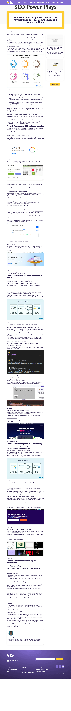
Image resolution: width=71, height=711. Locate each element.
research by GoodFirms (16, 42)
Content (19, 2)
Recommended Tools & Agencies (36, 2)
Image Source (9, 89)
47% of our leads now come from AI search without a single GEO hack (54, 48)
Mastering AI (54, 2)
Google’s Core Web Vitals (38, 211)
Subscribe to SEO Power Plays (13, 623)
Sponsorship (60, 2)
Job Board (48, 2)
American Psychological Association (20, 593)
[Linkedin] (57, 666)
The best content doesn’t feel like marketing (54, 72)
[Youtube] (63, 666)
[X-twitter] (60, 666)
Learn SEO (26, 2)
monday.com (26, 640)
